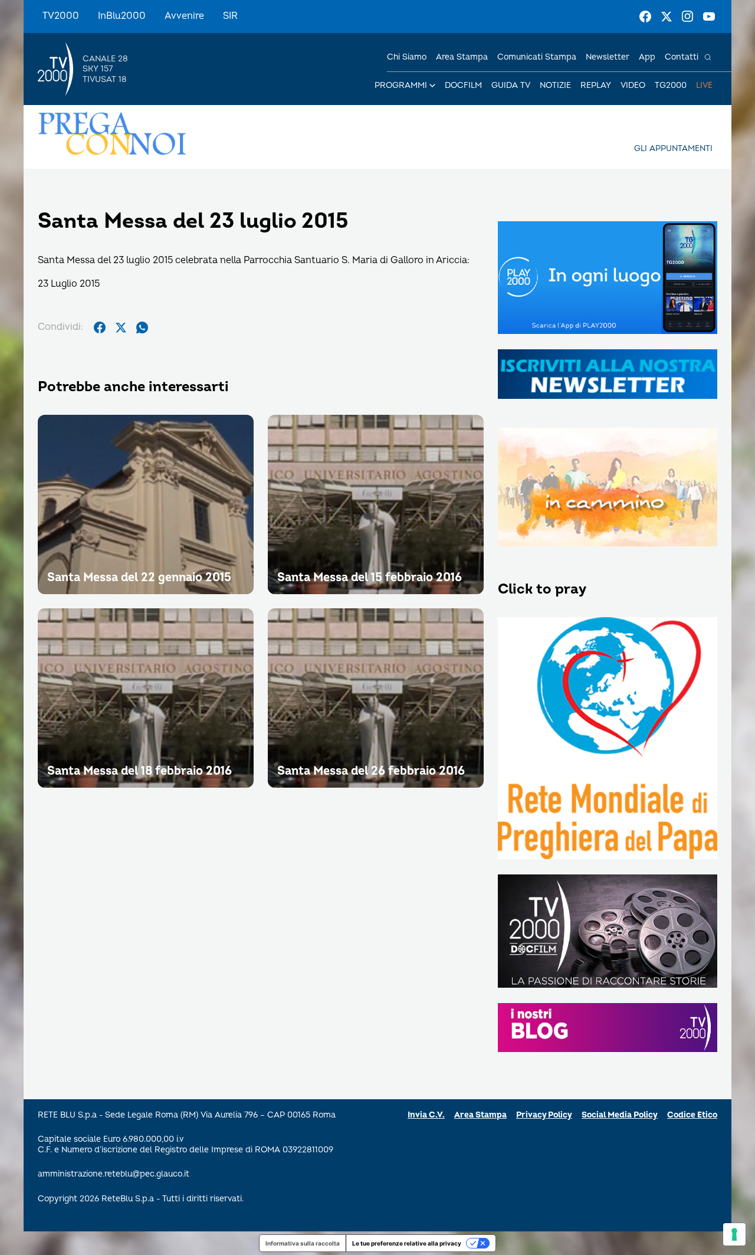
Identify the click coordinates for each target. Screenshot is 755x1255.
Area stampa (462, 57)
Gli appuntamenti (673, 148)
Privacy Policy (544, 1115)
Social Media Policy (620, 1115)
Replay (595, 85)
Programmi (401, 85)
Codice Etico (692, 1115)
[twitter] (121, 327)
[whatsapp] (142, 327)
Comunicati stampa (536, 57)
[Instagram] (688, 16)
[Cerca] (707, 57)
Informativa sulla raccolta (302, 1243)
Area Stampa (480, 1115)
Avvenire (184, 16)
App (647, 57)
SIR (230, 16)
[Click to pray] (607, 739)
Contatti (681, 57)
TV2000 (60, 16)
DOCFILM (463, 85)
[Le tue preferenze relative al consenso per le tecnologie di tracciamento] (734, 1234)
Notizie (555, 85)
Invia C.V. (426, 1115)
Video (633, 85)
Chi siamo (406, 57)
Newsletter (607, 57)
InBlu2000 (122, 16)
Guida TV (510, 85)
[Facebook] (645, 16)
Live (704, 85)
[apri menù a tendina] (432, 85)
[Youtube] (709, 16)
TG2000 (671, 85)
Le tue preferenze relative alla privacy (406, 1243)
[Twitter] (666, 16)
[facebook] (99, 327)
